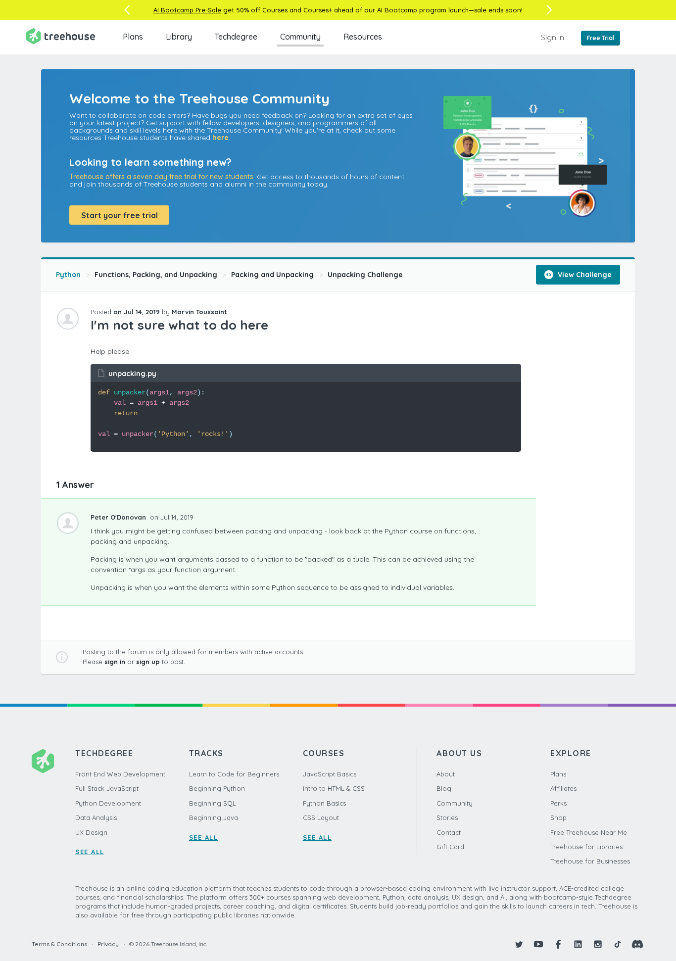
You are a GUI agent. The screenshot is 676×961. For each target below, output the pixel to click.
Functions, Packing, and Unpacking (156, 274)
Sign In (552, 37)
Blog (443, 788)
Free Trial (600, 38)
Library (179, 37)
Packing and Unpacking (272, 274)
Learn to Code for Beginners (234, 774)
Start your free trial (119, 215)
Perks (558, 803)
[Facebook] (558, 944)
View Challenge (584, 274)
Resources (362, 37)
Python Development (108, 803)
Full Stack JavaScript (107, 788)
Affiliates (563, 788)
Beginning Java (213, 817)
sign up (148, 662)
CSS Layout (321, 817)
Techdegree (236, 37)
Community (300, 37)
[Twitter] (519, 944)
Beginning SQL (212, 803)
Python (68, 274)
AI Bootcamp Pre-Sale (187, 10)
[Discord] (637, 944)
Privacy (108, 944)
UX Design (91, 832)
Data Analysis (96, 817)
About (445, 774)
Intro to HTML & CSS (334, 788)
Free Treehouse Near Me (588, 832)
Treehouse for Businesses (590, 861)
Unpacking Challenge (365, 274)
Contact (448, 832)
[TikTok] (618, 944)
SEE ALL (89, 852)
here (220, 137)
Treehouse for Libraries (586, 847)
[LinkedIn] (578, 944)
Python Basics (324, 803)
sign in (114, 662)
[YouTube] (538, 944)
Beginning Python (217, 788)
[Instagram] (598, 944)
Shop (558, 817)
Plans (133, 37)
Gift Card (450, 847)
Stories (447, 817)
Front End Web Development (120, 774)
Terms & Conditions (59, 944)
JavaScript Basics (329, 774)
